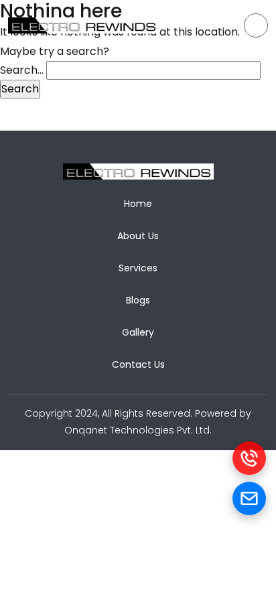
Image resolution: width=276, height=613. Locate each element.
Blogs (138, 300)
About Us (138, 236)
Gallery (138, 332)
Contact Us (138, 364)
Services (138, 268)
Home (138, 203)
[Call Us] (249, 458)
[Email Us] (249, 498)
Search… (22, 70)
